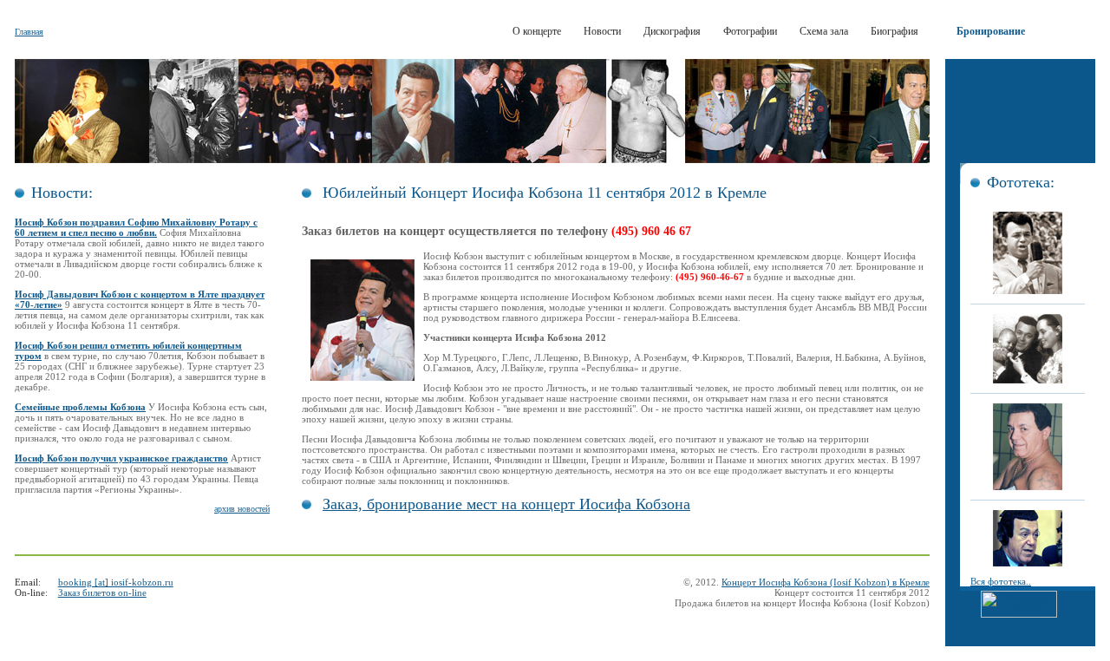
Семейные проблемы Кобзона (80, 407)
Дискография (672, 31)
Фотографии (750, 31)
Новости (602, 31)
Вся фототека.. (1000, 581)
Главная (29, 31)
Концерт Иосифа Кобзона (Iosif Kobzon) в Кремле (826, 582)
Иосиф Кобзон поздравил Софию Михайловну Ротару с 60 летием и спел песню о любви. (136, 227)
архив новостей (242, 509)
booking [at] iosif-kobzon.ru (115, 582)
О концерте (537, 31)
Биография (894, 31)
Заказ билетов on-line (102, 592)
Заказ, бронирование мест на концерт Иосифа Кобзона (506, 504)
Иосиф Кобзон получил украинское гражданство (121, 458)
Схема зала (824, 31)
